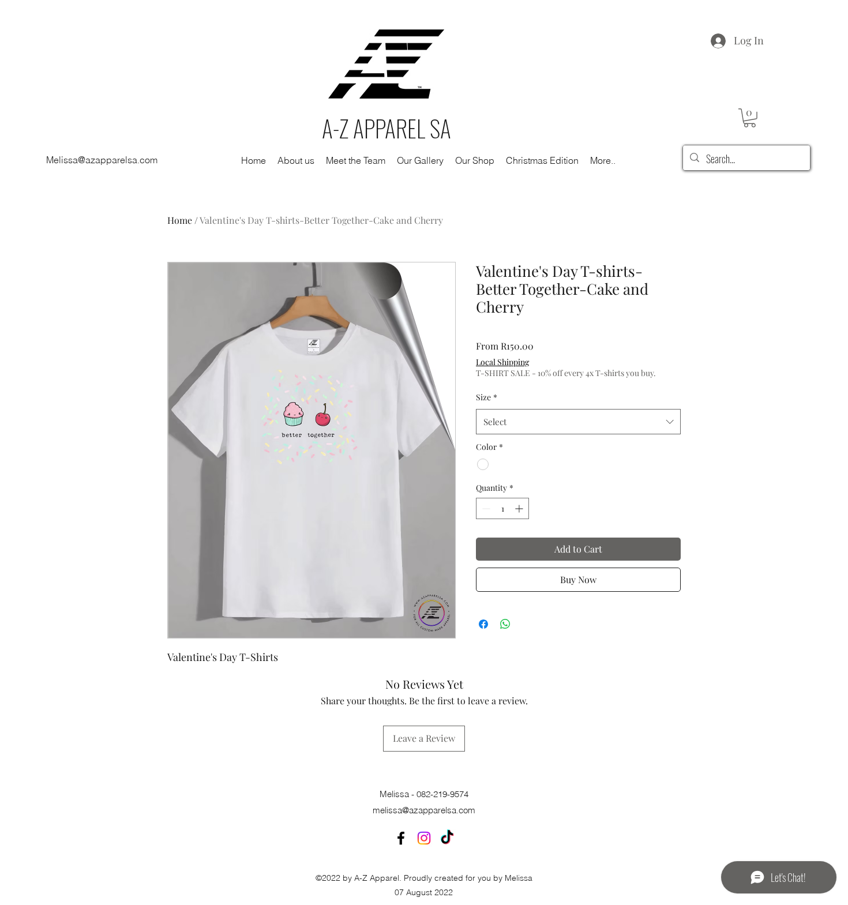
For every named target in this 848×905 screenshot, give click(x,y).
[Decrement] (485, 508)
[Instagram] (424, 838)
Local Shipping (502, 361)
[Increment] (520, 508)
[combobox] (578, 421)
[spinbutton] (502, 508)
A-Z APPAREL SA (386, 128)
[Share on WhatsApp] (505, 624)
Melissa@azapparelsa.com (101, 160)
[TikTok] (447, 838)
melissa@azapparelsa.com (424, 810)
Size (486, 397)
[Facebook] (401, 838)
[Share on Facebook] (483, 624)
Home (179, 220)
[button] (749, 117)
